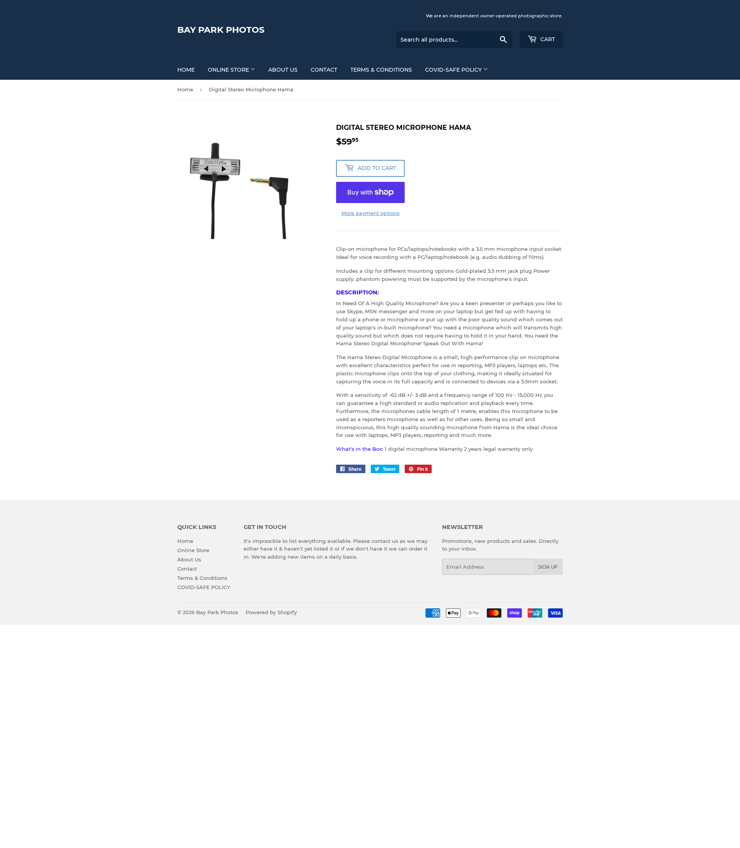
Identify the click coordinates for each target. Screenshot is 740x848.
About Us (283, 69)
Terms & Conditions (381, 69)
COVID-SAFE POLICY (454, 69)
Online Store (229, 69)
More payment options (370, 213)
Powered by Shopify (271, 612)
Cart (547, 39)
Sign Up (548, 567)
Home (186, 69)
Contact (324, 69)
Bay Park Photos (220, 29)
